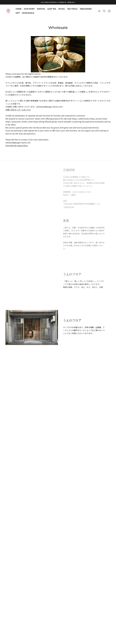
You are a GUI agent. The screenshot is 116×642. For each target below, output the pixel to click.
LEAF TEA (51, 9)
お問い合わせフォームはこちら (18, 109)
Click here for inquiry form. (16, 145)
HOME (19, 9)
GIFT (18, 13)
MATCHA (41, 9)
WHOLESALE (28, 13)
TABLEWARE (86, 9)
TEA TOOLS (72, 9)
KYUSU (61, 9)
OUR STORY (29, 9)
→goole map (68, 206)
